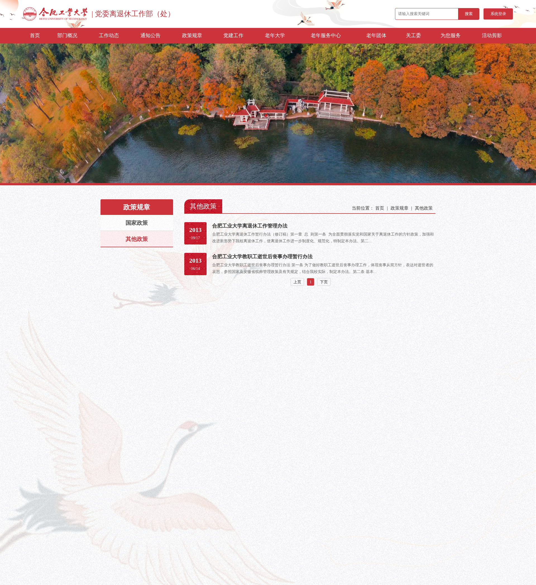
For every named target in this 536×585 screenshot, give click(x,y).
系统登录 (498, 14)
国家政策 (137, 223)
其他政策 (137, 239)
